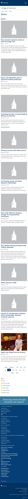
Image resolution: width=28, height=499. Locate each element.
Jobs (2, 460)
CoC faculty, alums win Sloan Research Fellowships (11, 182)
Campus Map (4, 474)
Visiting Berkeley (5, 476)
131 (20, 370)
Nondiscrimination (23, 491)
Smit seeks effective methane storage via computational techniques (11, 214)
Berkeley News (4, 470)
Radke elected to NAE (8, 283)
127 (5, 370)
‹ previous (11, 367)
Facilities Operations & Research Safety (9, 455)
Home (2, 11)
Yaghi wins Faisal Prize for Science (13, 352)
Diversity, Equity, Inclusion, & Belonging (9, 453)
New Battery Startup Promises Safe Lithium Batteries (13, 246)
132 (24, 370)
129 (13, 370)
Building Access (4, 449)
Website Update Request (6, 464)
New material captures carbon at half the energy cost (12, 41)
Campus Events (4, 473)
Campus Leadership (5, 471)
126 (25, 367)
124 (17, 367)
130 (16, 370)
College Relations (4, 450)
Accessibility (24, 489)
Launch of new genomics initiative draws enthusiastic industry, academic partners (13, 315)
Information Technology (6, 458)
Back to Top (24, 497)
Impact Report (5, 388)
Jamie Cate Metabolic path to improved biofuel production (11, 78)
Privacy (25, 493)
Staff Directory (4, 463)
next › (13, 372)
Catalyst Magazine (6, 385)
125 (21, 367)
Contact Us (3, 452)
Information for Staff (5, 456)
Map (2, 414)
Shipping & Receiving (5, 461)
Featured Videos (6, 390)
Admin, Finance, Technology (6, 447)
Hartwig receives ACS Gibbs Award (13, 150)
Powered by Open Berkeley (21, 488)
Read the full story (5, 127)
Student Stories (5, 392)
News (6, 11)
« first (6, 367)
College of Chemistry (8, 8)
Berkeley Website (5, 468)
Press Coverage (6, 383)
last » (17, 372)
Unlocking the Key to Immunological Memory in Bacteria (14, 115)
